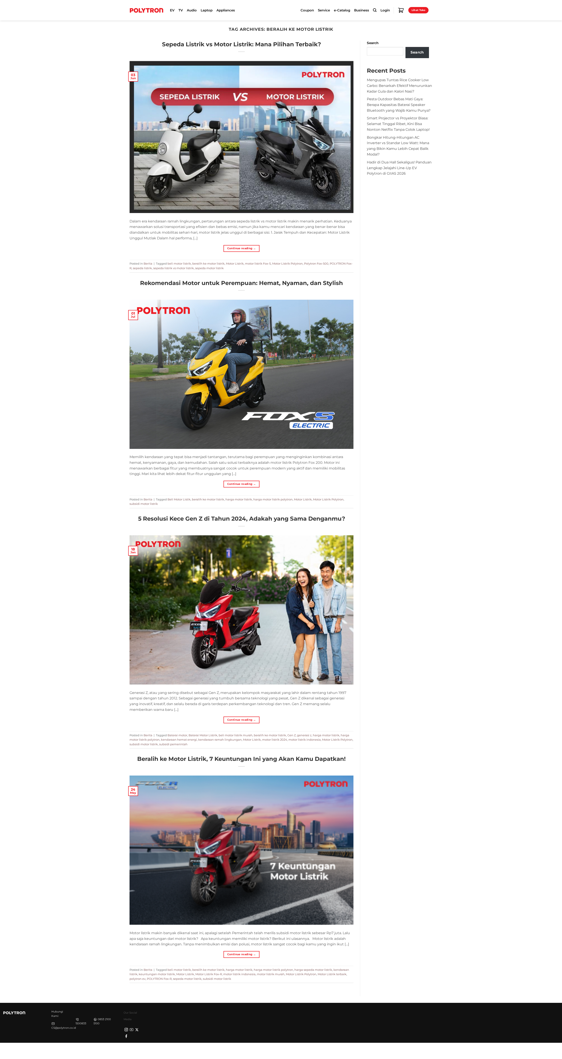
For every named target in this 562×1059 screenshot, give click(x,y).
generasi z (304, 735)
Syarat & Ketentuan (391, 1050)
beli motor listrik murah (235, 735)
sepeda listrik (142, 268)
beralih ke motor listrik (208, 263)
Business (361, 10)
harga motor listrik (238, 499)
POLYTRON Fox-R (159, 978)
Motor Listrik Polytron (287, 263)
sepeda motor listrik (209, 268)
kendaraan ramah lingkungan (220, 739)
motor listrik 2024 (274, 739)
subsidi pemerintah (173, 744)
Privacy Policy (363, 1050)
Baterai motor (177, 735)
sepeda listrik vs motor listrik (173, 268)
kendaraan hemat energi (179, 739)
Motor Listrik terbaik (332, 974)
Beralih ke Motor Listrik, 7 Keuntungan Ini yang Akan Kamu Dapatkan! (241, 758)
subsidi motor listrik (144, 503)
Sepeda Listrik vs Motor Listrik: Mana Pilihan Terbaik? (241, 44)
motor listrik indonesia (304, 739)
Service (324, 10)
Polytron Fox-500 (316, 263)
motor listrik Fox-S (258, 263)
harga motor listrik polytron (273, 499)
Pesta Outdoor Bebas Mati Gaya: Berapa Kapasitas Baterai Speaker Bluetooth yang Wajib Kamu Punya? (399, 105)
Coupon (307, 10)
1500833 (81, 1023)
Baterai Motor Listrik (203, 735)
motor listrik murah (271, 974)
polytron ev (138, 978)
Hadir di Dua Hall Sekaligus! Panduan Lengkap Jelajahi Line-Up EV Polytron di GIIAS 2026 (399, 168)
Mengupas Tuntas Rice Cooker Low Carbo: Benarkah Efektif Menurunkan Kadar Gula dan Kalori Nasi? (399, 85)
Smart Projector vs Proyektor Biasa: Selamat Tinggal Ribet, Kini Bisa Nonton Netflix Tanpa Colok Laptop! (398, 124)
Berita (148, 263)
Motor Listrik (235, 263)
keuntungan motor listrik (157, 974)
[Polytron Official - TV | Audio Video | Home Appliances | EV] (146, 10)
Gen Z (291, 735)
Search (372, 43)
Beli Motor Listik (179, 499)
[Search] (374, 10)
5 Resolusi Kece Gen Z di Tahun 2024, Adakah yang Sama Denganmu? (241, 518)
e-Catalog (342, 10)
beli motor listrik (179, 263)
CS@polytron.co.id (63, 1027)
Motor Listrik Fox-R (208, 974)
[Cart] (400, 10)
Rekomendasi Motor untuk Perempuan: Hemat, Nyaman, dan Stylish (241, 283)
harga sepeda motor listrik (313, 969)
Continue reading (241, 248)
